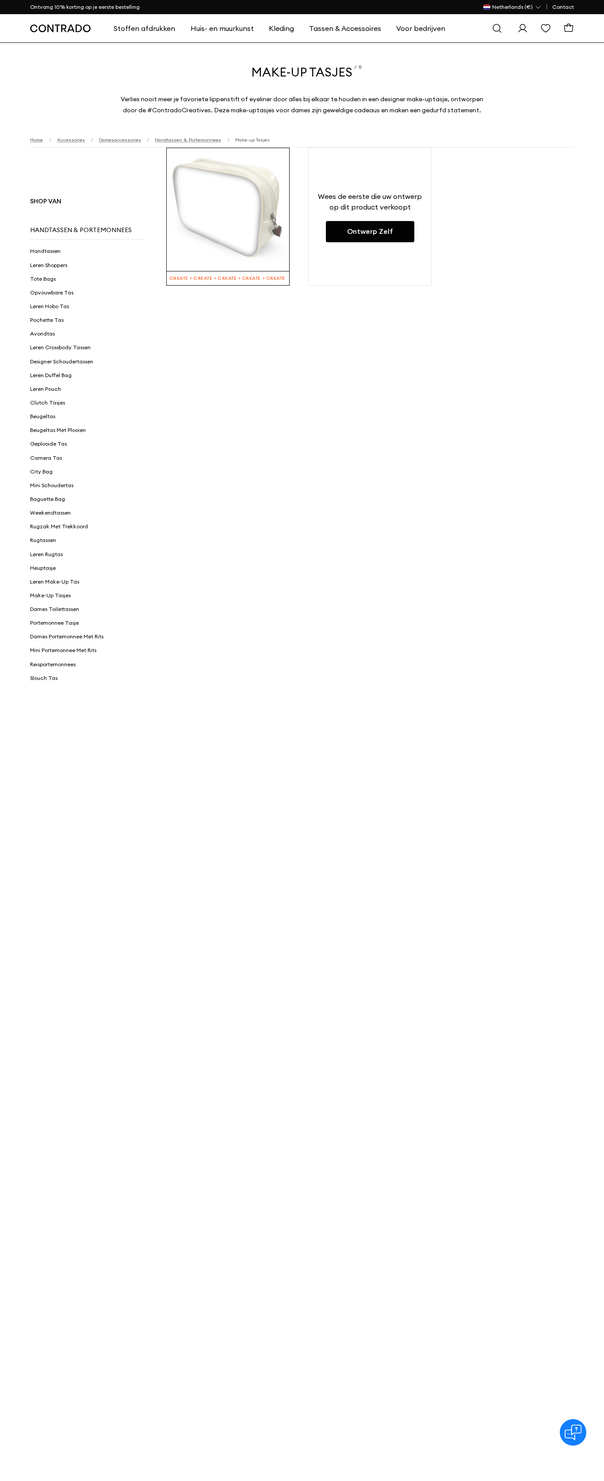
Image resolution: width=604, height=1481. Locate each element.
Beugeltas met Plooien (58, 430)
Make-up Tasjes (50, 595)
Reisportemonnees (53, 664)
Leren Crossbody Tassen (60, 347)
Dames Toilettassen (54, 609)
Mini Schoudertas (51, 485)
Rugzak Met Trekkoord (59, 526)
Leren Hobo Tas (49, 306)
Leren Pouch (45, 389)
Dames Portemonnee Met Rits (66, 636)
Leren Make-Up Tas (54, 581)
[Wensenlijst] (545, 28)
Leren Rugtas (46, 554)
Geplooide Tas (48, 443)
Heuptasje (43, 568)
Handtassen (45, 251)
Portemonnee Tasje (54, 622)
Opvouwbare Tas (51, 292)
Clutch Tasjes (47, 402)
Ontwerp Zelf (370, 231)
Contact (563, 7)
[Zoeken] (497, 28)
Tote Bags (43, 278)
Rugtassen (43, 540)
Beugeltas (42, 416)
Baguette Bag (47, 499)
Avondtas (42, 333)
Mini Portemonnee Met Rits (63, 650)
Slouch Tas (43, 678)
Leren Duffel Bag (51, 375)
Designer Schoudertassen (61, 361)
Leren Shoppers (48, 265)
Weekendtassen (50, 512)
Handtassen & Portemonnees (81, 230)
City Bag (41, 471)
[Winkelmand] (568, 28)
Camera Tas (46, 457)
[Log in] (522, 28)
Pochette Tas (47, 320)
